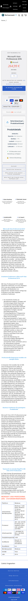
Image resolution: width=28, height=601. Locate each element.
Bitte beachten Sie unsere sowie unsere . (14, 82)
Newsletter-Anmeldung (13, 585)
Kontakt (14, 166)
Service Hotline (13, 570)
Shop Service (13, 575)
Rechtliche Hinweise (14, 169)
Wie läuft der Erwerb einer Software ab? (14, 178)
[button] (14, 93)
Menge (14, 73)
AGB (24, 80)
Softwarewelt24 (14, 52)
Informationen (13, 580)
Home (3, 20)
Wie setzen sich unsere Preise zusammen (13, 173)
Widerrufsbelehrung (13, 84)
